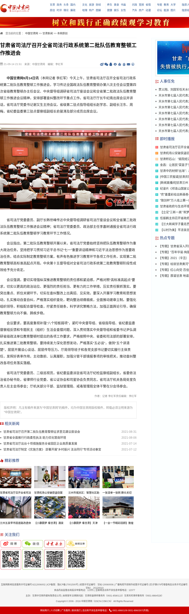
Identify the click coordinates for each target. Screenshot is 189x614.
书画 (123, 4)
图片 (173, 10)
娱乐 (116, 10)
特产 (91, 10)
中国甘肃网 (31, 33)
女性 (123, 10)
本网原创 (62, 33)
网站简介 (44, 610)
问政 (134, 4)
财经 (98, 4)
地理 (84, 10)
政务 (59, 4)
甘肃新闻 (47, 33)
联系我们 (76, 610)
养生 (109, 4)
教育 (166, 4)
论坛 (159, 10)
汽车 (134, 10)
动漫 (148, 10)
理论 (66, 10)
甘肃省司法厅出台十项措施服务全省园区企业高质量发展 (40, 443)
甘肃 (52, 4)
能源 (166, 10)
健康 (109, 10)
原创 (52, 10)
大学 (173, 4)
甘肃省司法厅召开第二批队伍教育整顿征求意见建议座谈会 (41, 431)
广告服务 (65, 610)
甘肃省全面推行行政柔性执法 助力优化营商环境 (34, 437)
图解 (98, 10)
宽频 (141, 4)
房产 (141, 10)
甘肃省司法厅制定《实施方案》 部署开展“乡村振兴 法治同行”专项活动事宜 (52, 449)
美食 (116, 4)
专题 (159, 4)
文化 (84, 4)
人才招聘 (55, 610)
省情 (148, 4)
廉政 (72, 10)
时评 (59, 10)
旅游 (91, 4)
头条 (66, 4)
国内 (72, 4)
